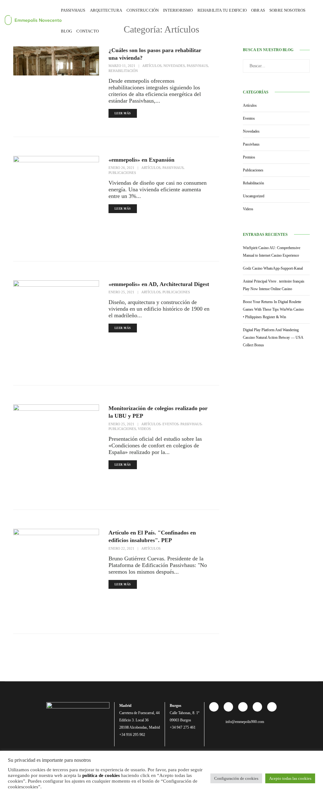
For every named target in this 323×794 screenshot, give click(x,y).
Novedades (174, 66)
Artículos (152, 66)
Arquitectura (106, 10)
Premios (249, 157)
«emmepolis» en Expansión (141, 160)
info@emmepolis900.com (244, 721)
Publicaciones (122, 173)
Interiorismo (178, 10)
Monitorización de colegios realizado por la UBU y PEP (158, 412)
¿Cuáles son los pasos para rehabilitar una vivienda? (155, 54)
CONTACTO (87, 31)
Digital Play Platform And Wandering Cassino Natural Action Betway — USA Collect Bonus (273, 337)
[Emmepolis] (27, 20)
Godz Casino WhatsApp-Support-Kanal (273, 268)
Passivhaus (73, 10)
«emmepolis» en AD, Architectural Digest (159, 284)
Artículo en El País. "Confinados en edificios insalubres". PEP (152, 536)
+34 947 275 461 (183, 727)
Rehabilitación (123, 71)
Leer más (123, 113)
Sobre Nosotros (287, 10)
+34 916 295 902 (132, 734)
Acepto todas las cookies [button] (290, 778)
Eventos (170, 424)
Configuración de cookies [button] (236, 778)
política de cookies (101, 775)
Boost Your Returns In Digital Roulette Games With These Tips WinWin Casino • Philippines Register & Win (273, 309)
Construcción (142, 10)
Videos (144, 429)
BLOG (66, 31)
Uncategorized (253, 196)
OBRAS (258, 10)
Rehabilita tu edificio (222, 10)
